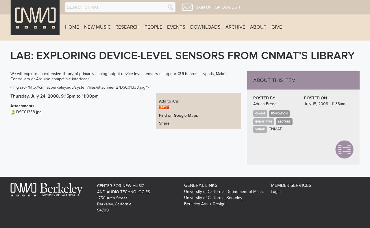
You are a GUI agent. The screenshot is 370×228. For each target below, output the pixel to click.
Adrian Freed (265, 103)
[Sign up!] (187, 7)
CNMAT (275, 129)
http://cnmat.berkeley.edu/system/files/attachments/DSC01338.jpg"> (89, 87)
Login (276, 191)
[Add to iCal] (164, 107)
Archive (235, 27)
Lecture (284, 121)
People (153, 27)
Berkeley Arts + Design (204, 203)
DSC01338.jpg (29, 112)
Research (127, 27)
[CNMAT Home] (35, 17)
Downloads (205, 27)
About (258, 27)
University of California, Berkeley (213, 197)
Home (72, 27)
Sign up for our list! (218, 8)
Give (276, 27)
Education (279, 113)
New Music (97, 27)
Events (176, 27)
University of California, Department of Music (224, 191)
